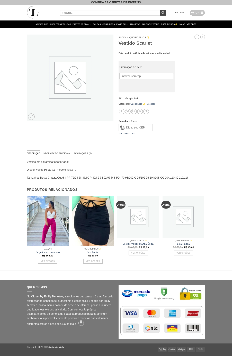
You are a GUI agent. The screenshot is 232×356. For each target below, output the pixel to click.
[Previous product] (202, 37)
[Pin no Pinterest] (140, 111)
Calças (97, 24)
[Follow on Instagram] (81, 323)
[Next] (204, 233)
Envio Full (122, 24)
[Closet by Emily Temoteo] (41, 12)
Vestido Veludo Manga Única (138, 243)
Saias (182, 24)
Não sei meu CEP (127, 134)
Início (122, 37)
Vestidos (192, 24)
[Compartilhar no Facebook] (121, 111)
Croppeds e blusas (60, 24)
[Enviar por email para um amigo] (134, 111)
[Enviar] (163, 13)
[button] (179, 12)
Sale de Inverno (150, 24)
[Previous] (27, 233)
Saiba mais (69, 324)
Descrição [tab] (33, 153)
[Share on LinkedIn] (146, 111)
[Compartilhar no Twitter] (128, 111)
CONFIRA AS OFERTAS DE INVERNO (116, 2)
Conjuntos (108, 24)
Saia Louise (93, 252)
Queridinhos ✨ (169, 24)
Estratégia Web (55, 347)
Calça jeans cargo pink (47, 252)
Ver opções (48, 261)
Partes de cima (81, 24)
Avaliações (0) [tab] (83, 153)
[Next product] (196, 37)
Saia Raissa (183, 243)
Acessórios (41, 24)
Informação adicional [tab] (57, 153)
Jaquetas (135, 24)
